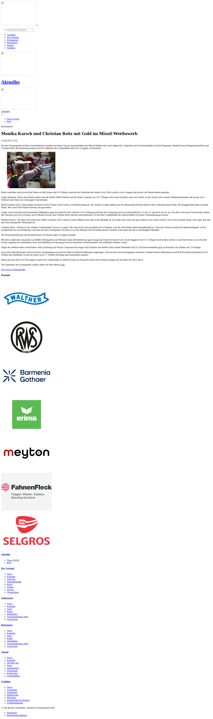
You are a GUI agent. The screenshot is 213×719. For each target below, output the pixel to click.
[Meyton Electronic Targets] (26, 471)
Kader (10, 611)
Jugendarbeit (13, 668)
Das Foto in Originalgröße (13, 269)
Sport (9, 609)
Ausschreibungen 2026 (17, 616)
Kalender (11, 576)
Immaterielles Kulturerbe (18, 700)
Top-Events (12, 619)
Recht (9, 584)
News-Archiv (13, 560)
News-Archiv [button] (13, 119)
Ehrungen (11, 697)
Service (10, 589)
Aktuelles (10, 82)
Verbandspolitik (14, 582)
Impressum (12, 712)
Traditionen (12, 692)
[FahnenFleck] (26, 510)
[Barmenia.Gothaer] (26, 394)
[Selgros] (26, 548)
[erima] (26, 433)
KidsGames (12, 673)
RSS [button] (9, 121)
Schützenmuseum (15, 703)
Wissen (10, 587)
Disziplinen (12, 614)
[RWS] (26, 355)
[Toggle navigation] (37, 25)
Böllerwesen (12, 695)
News (9, 574)
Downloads (12, 670)
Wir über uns (13, 663)
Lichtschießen (13, 676)
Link (62, 264)
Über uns (11, 579)
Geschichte (12, 690)
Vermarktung (13, 592)
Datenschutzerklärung (17, 715)
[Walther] (26, 317)
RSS (9, 563)
